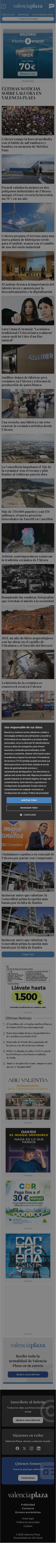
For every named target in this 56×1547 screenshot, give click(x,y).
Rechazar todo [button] (29, 807)
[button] (28, 815)
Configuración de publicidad (17, 786)
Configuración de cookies (16, 793)
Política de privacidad (39, 793)
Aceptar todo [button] (29, 800)
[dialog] (27, 771)
